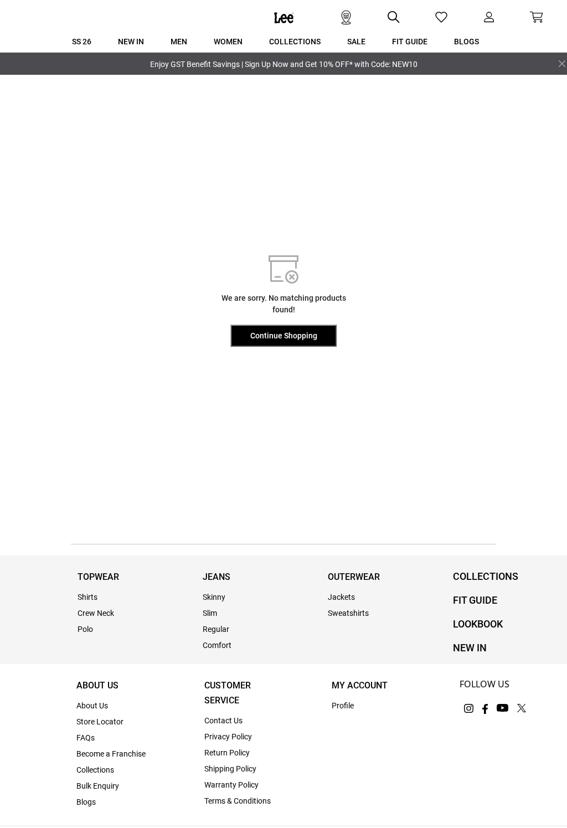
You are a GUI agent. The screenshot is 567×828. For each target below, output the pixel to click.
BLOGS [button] (466, 41)
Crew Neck (96, 613)
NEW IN (470, 648)
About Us (92, 705)
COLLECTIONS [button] (295, 41)
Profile (343, 705)
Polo (85, 629)
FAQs (85, 737)
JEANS (216, 577)
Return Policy (227, 752)
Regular (216, 629)
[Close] (562, 64)
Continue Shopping (283, 335)
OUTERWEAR (354, 577)
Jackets (341, 597)
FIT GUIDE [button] (409, 41)
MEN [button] (179, 41)
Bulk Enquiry (97, 785)
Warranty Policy (231, 784)
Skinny (214, 597)
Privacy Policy (228, 736)
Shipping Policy (230, 768)
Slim (210, 613)
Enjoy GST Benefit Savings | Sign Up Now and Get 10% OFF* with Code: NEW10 (283, 64)
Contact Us (223, 720)
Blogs (86, 802)
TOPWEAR (98, 577)
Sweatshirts (348, 613)
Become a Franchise (111, 753)
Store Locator (99, 721)
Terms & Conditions (237, 800)
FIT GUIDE (475, 600)
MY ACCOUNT (360, 685)
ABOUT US (97, 685)
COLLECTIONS (485, 576)
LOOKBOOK (478, 624)
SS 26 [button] (81, 41)
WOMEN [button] (228, 41)
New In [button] (131, 41)
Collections (95, 769)
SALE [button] (356, 41)
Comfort (217, 645)
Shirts (87, 597)
